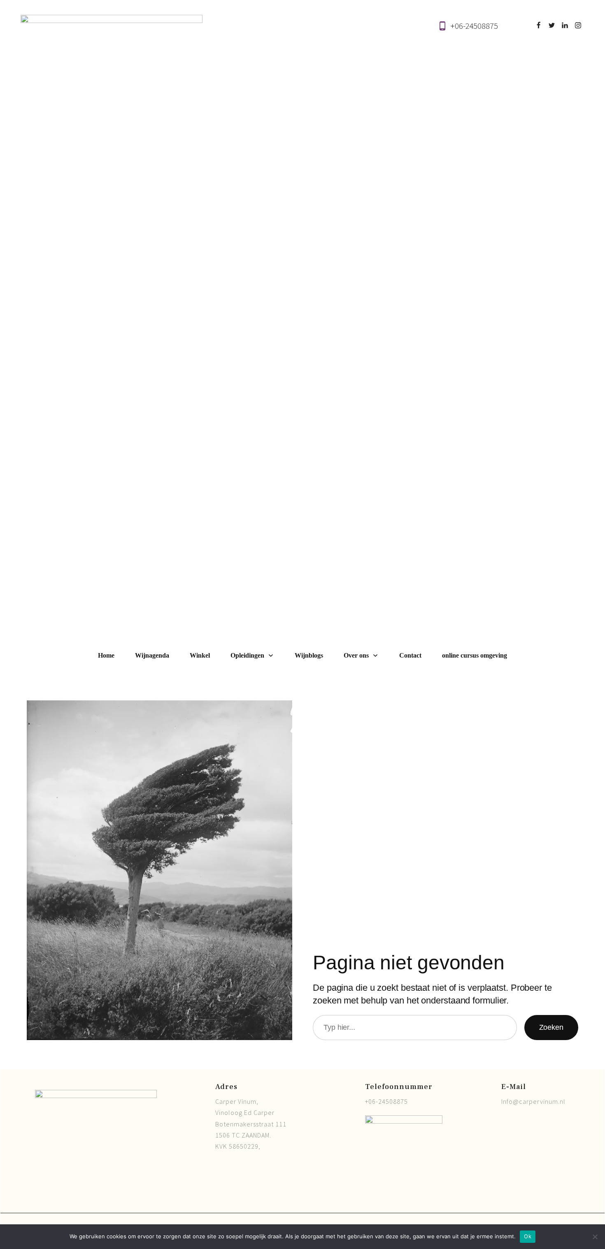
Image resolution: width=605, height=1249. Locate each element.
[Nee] (595, 1237)
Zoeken (551, 1027)
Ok (527, 1236)
